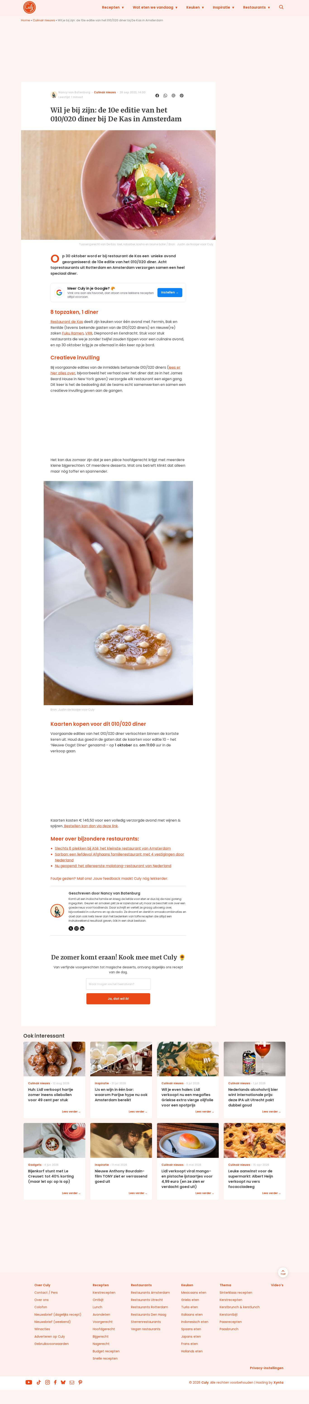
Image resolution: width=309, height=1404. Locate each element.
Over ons (41, 1300)
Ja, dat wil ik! (118, 998)
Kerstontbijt (229, 1314)
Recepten (111, 7)
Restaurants (254, 7)
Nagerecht (101, 1343)
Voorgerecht (103, 1322)
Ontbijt (98, 1300)
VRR (88, 333)
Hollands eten (192, 1351)
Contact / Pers (46, 1292)
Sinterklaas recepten (236, 1292)
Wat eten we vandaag (153, 7)
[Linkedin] (82, 928)
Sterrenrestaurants (146, 1322)
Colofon (40, 1307)
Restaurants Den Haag (148, 1314)
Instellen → (170, 292)
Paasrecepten (231, 1322)
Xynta (278, 1382)
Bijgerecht (101, 1336)
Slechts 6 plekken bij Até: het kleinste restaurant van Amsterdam (113, 848)
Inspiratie (221, 7)
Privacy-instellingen (266, 1368)
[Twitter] (71, 928)
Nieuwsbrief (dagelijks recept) (57, 1314)
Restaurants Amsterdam (150, 1292)
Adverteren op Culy (49, 1336)
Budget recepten (106, 1351)
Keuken (193, 7)
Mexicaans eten (193, 1292)
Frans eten (189, 1343)
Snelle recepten (105, 1358)
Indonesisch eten (194, 1322)
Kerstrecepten (104, 1292)
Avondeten (101, 1314)
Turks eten (189, 1307)
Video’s (277, 1285)
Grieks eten (190, 1300)
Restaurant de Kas (66, 321)
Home (25, 20)
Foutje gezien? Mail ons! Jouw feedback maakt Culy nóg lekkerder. (109, 878)
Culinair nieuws (44, 20)
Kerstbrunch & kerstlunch (240, 1307)
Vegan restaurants (145, 1329)
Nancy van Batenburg (74, 92)
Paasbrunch (229, 1329)
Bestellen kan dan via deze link (90, 826)
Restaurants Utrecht (147, 1300)
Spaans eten (191, 1329)
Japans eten (191, 1336)
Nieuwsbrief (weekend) (52, 1322)
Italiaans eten (192, 1314)
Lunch (97, 1307)
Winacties (42, 1329)
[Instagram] (76, 928)
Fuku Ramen (73, 333)
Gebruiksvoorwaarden (51, 1343)
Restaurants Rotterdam (149, 1307)
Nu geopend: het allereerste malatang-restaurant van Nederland (113, 865)
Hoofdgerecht (104, 1329)
